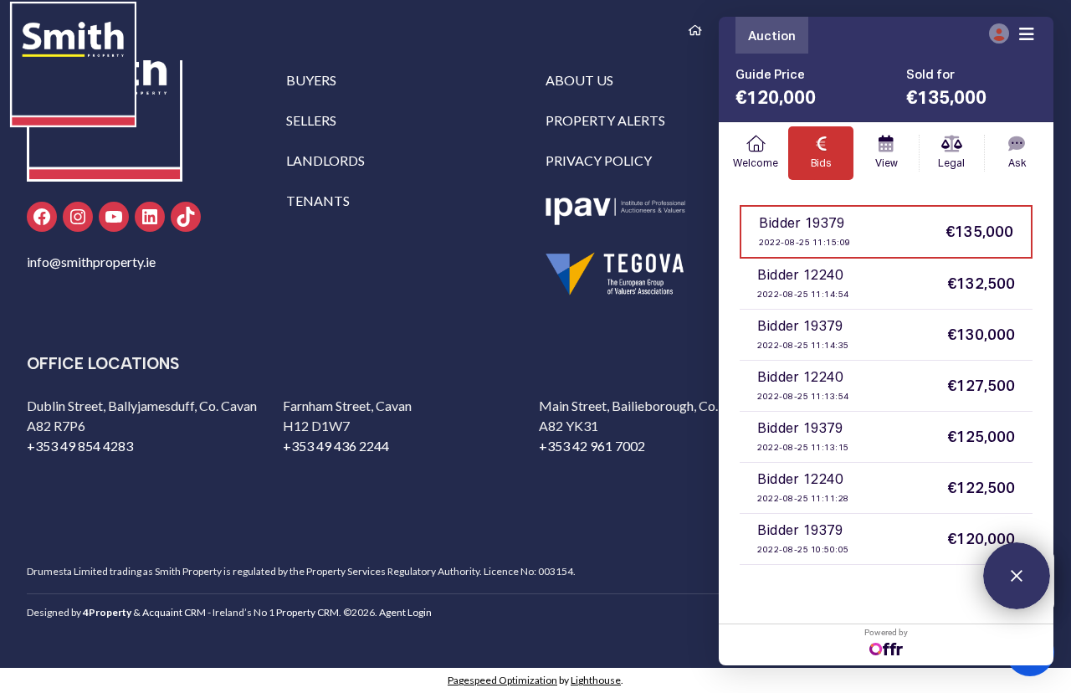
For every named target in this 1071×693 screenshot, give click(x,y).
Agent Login (405, 612)
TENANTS (318, 200)
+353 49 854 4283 (80, 446)
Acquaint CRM (174, 612)
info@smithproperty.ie (91, 262)
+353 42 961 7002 (592, 446)
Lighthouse (596, 680)
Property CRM (307, 612)
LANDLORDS (325, 160)
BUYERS (311, 80)
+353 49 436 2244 (336, 446)
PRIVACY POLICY (599, 160)
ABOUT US (579, 80)
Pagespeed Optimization (502, 680)
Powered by (886, 632)
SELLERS (311, 120)
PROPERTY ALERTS (605, 120)
